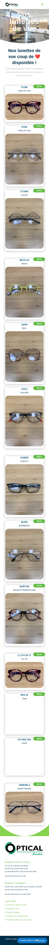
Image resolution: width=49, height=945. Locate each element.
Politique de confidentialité (17, 916)
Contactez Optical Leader (16, 905)
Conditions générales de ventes (19, 920)
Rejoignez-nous (12, 908)
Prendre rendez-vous (28, 940)
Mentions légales (13, 912)
